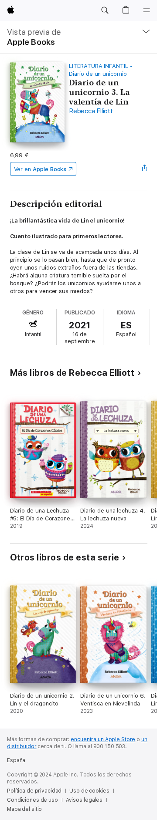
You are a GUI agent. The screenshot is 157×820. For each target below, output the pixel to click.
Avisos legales (84, 800)
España (16, 760)
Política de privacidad (34, 791)
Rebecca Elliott (91, 111)
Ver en (40, 169)
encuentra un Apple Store (103, 739)
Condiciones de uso (32, 800)
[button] (104, 10)
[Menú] (146, 10)
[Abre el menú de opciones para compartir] (144, 169)
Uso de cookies (89, 791)
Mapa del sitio (24, 809)
